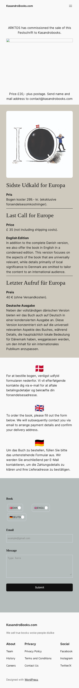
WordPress (31, 679)
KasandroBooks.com (19, 6)
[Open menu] (70, 6)
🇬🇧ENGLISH (40, 507)
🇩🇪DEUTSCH (17, 517)
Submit (39, 587)
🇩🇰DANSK (15, 507)
